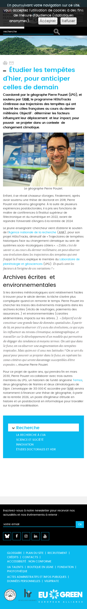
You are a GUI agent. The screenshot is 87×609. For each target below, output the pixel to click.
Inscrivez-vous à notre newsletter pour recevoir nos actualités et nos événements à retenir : (39, 512)
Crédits (12, 557)
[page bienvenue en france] (10, 597)
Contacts (30, 557)
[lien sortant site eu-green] (60, 597)
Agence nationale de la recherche (32, 232)
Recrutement (57, 553)
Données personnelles (23, 581)
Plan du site (35, 553)
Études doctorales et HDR (36, 449)
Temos (77, 380)
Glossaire (14, 553)
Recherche (27, 427)
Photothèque (17, 571)
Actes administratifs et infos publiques (36, 577)
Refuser (68, 21)
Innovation (25, 444)
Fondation (65, 567)
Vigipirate (51, 581)
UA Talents (15, 567)
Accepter (48, 21)
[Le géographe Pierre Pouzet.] (43, 159)
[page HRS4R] (27, 597)
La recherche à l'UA (31, 435)
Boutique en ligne (40, 567)
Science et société (30, 440)
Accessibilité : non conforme (29, 561)
